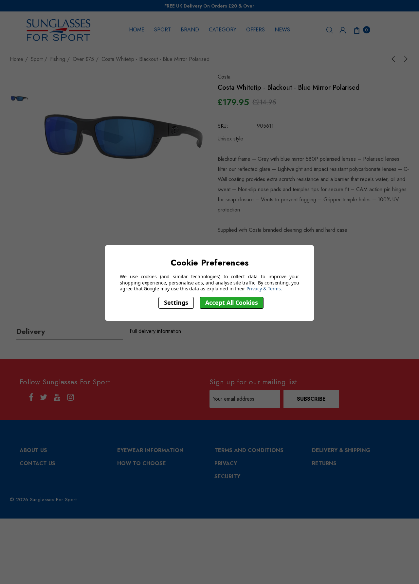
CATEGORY (222, 29)
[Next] (404, 59)
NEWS (282, 29)
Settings (176, 303)
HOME (136, 29)
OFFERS (255, 29)
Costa (224, 77)
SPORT (162, 29)
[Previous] (394, 59)
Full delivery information (155, 331)
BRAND (190, 29)
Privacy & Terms (263, 288)
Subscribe (311, 399)
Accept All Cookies (231, 303)
